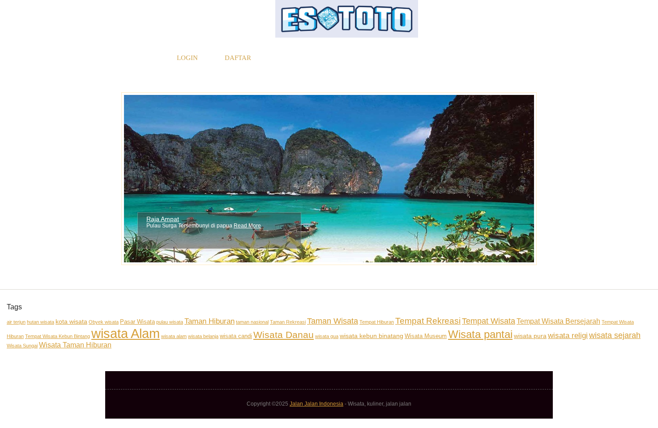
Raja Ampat (162, 219)
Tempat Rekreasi (428, 320)
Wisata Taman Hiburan (75, 345)
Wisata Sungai (22, 345)
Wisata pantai (480, 334)
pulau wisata (169, 322)
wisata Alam (125, 333)
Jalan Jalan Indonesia (316, 404)
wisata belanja (203, 336)
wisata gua (326, 336)
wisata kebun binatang (371, 335)
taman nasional (252, 322)
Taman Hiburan (209, 321)
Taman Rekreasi (288, 322)
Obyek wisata (104, 322)
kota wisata (71, 321)
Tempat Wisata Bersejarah (558, 321)
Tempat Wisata (488, 320)
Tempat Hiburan (376, 322)
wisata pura (530, 335)
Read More (247, 226)
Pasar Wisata (137, 321)
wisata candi (236, 336)
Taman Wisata (332, 320)
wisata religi (568, 335)
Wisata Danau (283, 335)
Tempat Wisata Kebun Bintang (57, 336)
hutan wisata (40, 322)
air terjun (16, 322)
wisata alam (174, 336)
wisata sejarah (615, 335)
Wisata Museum (426, 336)
